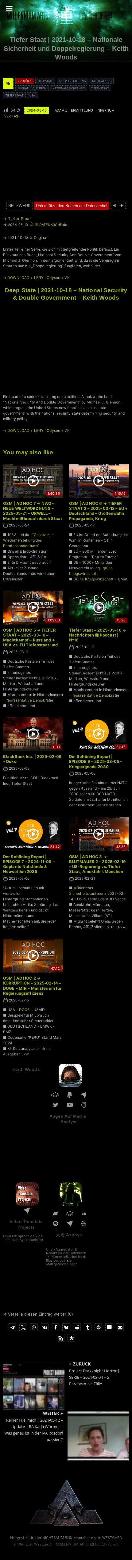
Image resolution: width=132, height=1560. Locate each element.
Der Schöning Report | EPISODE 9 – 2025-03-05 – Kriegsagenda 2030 (95, 761)
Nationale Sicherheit (68, 88)
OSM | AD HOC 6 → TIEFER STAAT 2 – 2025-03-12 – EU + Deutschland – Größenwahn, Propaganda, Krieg (98, 511)
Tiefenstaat (100, 88)
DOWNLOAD (18, 277)
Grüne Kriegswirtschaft (93, 579)
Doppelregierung (72, 81)
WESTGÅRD (112, 1537)
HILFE (118, 205)
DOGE (24, 1009)
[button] (12, 1327)
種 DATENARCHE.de (51, 225)
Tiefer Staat (14, 95)
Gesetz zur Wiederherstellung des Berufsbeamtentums (28, 540)
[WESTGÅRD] (66, 1525)
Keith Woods (101, 81)
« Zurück (25, 81)
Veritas (11, 116)
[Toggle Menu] (9, 8)
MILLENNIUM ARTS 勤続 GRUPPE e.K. (87, 1544)
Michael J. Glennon (32, 88)
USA (32, 95)
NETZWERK (19, 205)
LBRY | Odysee (47, 277)
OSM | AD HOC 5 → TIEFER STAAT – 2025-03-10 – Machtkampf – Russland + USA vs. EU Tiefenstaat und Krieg (30, 640)
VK (66, 277)
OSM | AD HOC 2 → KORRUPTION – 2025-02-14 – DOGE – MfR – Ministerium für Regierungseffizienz (32, 986)
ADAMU (61, 110)
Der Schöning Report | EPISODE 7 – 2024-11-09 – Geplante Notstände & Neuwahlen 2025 (29, 864)
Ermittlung (82, 110)
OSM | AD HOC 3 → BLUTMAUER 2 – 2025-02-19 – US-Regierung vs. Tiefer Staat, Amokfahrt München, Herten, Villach (97, 866)
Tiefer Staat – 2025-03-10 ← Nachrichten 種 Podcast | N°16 (97, 635)
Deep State (45, 81)
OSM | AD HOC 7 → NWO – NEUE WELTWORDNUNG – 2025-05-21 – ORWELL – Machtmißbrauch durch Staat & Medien (32, 513)
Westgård (42, 1544)
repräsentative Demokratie (29, 700)
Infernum (106, 110)
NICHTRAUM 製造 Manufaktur (67, 1537)
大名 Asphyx (69, 1234)
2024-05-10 (37, 110)
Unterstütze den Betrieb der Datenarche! (71, 205)
